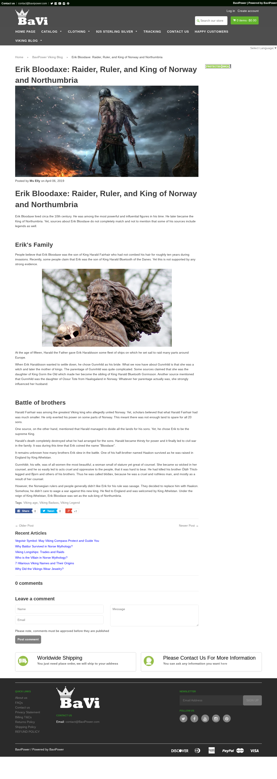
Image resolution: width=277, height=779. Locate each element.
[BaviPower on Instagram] (216, 718)
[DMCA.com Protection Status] (218, 67)
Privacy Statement (27, 712)
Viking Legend (70, 502)
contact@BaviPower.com (83, 721)
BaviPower (22, 749)
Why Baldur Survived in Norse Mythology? (44, 546)
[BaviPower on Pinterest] (227, 718)
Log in (231, 11)
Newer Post (187, 525)
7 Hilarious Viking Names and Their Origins (44, 563)
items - (246, 20)
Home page (25, 31)
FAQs (19, 702)
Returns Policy (25, 722)
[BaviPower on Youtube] (205, 718)
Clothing (77, 31)
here (224, 663)
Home (19, 57)
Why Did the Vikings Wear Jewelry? (39, 569)
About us (21, 697)
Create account (248, 11)
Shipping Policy (25, 727)
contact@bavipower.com (32, 3)
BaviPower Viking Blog (47, 57)
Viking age (30, 502)
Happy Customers (211, 31)
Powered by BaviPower (48, 749)
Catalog (50, 31)
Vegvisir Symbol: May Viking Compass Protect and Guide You (57, 540)
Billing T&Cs (23, 717)
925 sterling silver (115, 31)
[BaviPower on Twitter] (183, 718)
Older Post (26, 525)
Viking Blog (27, 40)
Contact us (178, 31)
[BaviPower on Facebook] (194, 718)
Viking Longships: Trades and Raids (39, 552)
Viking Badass (49, 502)
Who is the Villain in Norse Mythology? (41, 557)
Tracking (152, 31)
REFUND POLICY (27, 731)
